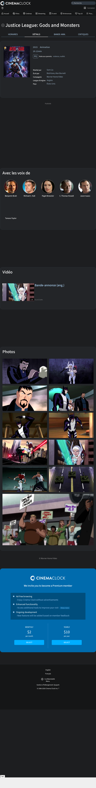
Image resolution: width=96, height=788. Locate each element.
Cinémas (29, 13)
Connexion (91, 8)
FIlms (17, 13)
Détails (36, 34)
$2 (29, 635)
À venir (54, 13)
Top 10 (80, 13)
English (48, 670)
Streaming (41, 13)
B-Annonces (67, 13)
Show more (65, 608)
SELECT (29, 642)
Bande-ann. (60, 34)
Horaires (13, 34)
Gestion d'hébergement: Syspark (48, 685)
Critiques (83, 34)
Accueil (6, 13)
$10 (67, 635)
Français (48, 674)
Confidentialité (49, 679)
